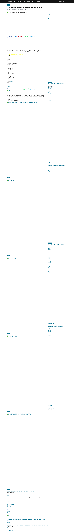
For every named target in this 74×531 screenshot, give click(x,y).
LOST (8, 5)
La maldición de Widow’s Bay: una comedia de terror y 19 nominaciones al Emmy (26, 519)
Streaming (19, 1)
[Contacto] (58, 1)
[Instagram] (57, 1)
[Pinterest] (59, 1)
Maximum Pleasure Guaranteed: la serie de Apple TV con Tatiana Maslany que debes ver (27, 525)
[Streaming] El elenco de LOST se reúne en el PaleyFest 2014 (21, 491)
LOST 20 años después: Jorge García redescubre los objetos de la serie (23, 179)
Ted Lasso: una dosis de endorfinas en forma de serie (19, 514)
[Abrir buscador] (66, 1)
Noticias (8, 85)
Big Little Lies (50, 323)
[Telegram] (60, 1)
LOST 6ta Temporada (11, 83)
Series (15, 1)
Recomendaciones (27, 1)
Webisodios (38, 1)
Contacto (9, 527)
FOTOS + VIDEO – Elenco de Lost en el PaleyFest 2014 (19, 413)
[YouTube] (63, 1)
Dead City (49, 82)
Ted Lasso (49, 405)
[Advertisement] (55, 425)
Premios (8, 86)
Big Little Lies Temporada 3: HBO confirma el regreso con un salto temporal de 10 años (55, 326)
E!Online (11, 81)
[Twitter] (61, 1)
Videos (33, 1)
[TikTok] (62, 1)
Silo (49, 162)
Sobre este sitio (10, 529)
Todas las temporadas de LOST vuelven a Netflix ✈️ (19, 257)
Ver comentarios (11, 492)
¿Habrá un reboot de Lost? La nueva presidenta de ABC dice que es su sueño (25, 335)
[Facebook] (55, 1)
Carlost (8, 495)
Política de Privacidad (11, 530)
